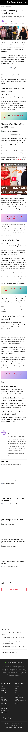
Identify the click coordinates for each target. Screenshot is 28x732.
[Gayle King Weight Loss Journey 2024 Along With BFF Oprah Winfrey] (14, 490)
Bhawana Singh (9, 21)
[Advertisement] (14, 610)
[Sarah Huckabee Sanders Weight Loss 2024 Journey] (14, 471)
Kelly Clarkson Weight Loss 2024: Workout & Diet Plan (13, 582)
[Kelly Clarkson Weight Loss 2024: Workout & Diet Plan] (14, 573)
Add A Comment (14, 589)
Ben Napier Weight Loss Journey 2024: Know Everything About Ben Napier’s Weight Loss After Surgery (13, 541)
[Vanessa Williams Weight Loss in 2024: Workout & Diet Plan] (14, 552)
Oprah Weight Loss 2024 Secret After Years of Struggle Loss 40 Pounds (12, 520)
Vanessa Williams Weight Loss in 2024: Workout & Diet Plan (13, 562)
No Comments (14, 23)
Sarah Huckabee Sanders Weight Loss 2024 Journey (13, 480)
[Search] (26, 2)
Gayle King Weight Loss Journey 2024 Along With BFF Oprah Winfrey (13, 499)
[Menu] (2, 2)
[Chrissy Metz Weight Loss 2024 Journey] (14, 33)
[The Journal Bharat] (14, 2)
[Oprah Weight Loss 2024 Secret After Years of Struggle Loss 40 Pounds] (14, 510)
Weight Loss (5, 23)
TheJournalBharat (14, 725)
